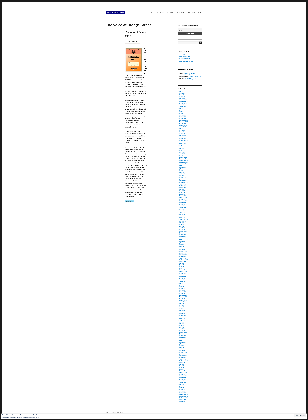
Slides (188, 12)
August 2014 (182, 302)
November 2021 (183, 162)
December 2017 (183, 234)
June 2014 (181, 305)
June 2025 (182, 93)
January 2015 (182, 293)
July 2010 (181, 384)
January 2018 (182, 233)
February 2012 (183, 352)
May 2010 (181, 387)
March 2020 (182, 196)
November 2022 (183, 142)
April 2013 (182, 329)
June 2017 (181, 244)
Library (151, 12)
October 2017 (182, 238)
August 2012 (182, 342)
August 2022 (182, 147)
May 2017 (181, 246)
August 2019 (182, 207)
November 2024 (183, 101)
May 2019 (181, 211)
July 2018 (181, 223)
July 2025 (181, 91)
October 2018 (182, 217)
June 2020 (182, 191)
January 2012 (182, 354)
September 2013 (183, 320)
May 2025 (181, 95)
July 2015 (181, 283)
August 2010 (182, 382)
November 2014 (183, 297)
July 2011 (181, 364)
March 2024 (182, 115)
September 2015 (183, 280)
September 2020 (183, 185)
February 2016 (183, 271)
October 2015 (182, 278)
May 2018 (181, 226)
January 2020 (182, 199)
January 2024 (182, 118)
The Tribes (169, 12)
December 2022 (183, 140)
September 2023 (183, 125)
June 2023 (182, 130)
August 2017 (182, 241)
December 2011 (183, 355)
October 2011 (182, 359)
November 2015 (183, 276)
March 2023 (182, 135)
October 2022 (182, 143)
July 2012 (181, 344)
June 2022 (182, 150)
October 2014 (182, 298)
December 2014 (183, 295)
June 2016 (181, 265)
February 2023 (183, 137)
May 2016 (181, 266)
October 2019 (182, 204)
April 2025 (182, 96)
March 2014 (182, 310)
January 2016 (182, 273)
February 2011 (183, 372)
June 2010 (181, 386)
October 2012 (182, 339)
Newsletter (180, 12)
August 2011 (182, 362)
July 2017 (181, 243)
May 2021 (181, 172)
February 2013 (183, 332)
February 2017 (183, 251)
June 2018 (181, 224)
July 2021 (181, 169)
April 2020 (182, 194)
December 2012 (183, 335)
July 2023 (181, 128)
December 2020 (183, 180)
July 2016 (181, 263)
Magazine (160, 12)
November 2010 (183, 377)
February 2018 (183, 231)
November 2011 (183, 357)
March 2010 (182, 391)
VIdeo (194, 12)
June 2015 (181, 285)
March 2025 (182, 98)
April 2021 (182, 174)
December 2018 (183, 216)
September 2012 (183, 340)
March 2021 (182, 175)
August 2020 (182, 187)
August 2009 (182, 399)
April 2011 (181, 369)
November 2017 (183, 236)
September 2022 (183, 145)
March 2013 (182, 330)
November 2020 (183, 182)
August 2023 (182, 127)
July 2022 (181, 148)
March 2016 (182, 270)
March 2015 (182, 290)
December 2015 (183, 275)
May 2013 (181, 327)
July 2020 (181, 189)
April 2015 (181, 288)
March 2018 (182, 229)
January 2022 (182, 159)
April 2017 (181, 248)
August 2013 (182, 322)
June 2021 (181, 170)
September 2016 (183, 260)
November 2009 (183, 396)
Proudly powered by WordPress (115, 412)
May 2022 (182, 152)
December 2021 (183, 160)
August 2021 (182, 167)
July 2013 (181, 323)
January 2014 (182, 313)
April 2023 (182, 133)
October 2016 (182, 258)
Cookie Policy (35, 417)
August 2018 (182, 221)
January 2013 (182, 334)
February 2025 (183, 100)
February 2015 (183, 292)
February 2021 (183, 177)
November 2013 (183, 317)
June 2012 (181, 345)
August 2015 (182, 281)
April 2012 (182, 349)
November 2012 (183, 337)
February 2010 (183, 392)
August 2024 (182, 106)
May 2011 (181, 367)
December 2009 (183, 394)
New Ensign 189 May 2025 (186, 60)
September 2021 (183, 165)
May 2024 (182, 111)
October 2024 (182, 103)
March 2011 (182, 371)
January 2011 (182, 374)
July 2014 (181, 303)
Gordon (181, 75)
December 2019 (183, 201)
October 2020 (182, 184)
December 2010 (183, 376)
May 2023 (182, 132)
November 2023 (183, 122)
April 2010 (182, 389)
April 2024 (182, 113)
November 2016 (183, 256)
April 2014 (182, 308)
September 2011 (183, 360)
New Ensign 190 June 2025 (186, 58)
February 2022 (183, 157)
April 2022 (182, 154)
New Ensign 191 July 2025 (185, 56)
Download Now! (129, 201)
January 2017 (182, 253)
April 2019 (181, 212)
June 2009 (182, 401)
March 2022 (182, 155)
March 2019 (182, 214)
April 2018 (182, 228)
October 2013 (182, 318)
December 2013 (183, 315)
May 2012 (181, 347)
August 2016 (182, 261)
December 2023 (183, 120)
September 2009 (183, 398)
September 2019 (183, 206)
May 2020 (182, 192)
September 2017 (183, 239)
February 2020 (183, 197)
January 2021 (182, 179)
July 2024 (181, 108)
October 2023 (182, 123)
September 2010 (183, 381)
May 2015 (181, 286)
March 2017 (182, 249)
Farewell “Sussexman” (185, 55)
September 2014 (183, 300)
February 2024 (183, 116)
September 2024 (183, 105)
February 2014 (183, 312)
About (200, 12)
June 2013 (181, 325)
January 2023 (182, 138)
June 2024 (182, 110)
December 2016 (183, 254)
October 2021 (182, 164)
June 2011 (181, 366)
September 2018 (183, 219)
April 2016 (181, 268)
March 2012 (182, 350)
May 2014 (181, 307)
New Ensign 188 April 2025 (186, 61)
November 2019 (183, 202)
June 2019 (181, 209)
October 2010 (182, 379)
